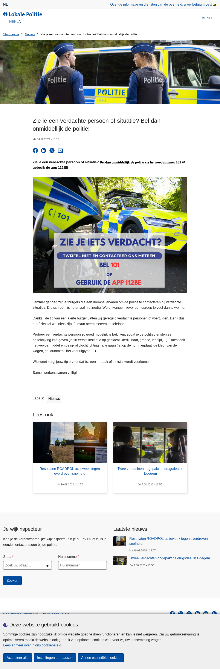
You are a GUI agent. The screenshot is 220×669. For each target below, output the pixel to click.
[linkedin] (197, 613)
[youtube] (205, 613)
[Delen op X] (52, 150)
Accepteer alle (18, 658)
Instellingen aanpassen (55, 658)
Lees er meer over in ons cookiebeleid (32, 645)
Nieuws (30, 34)
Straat (7, 557)
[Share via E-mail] (60, 150)
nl (5, 4)
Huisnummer (68, 557)
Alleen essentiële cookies (100, 658)
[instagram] (189, 613)
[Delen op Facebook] (35, 150)
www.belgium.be (196, 4)
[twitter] (180, 613)
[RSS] (214, 613)
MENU (207, 18)
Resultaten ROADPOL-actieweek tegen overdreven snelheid (168, 541)
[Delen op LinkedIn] (43, 150)
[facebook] (172, 613)
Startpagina (11, 34)
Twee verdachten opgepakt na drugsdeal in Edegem (170, 558)
